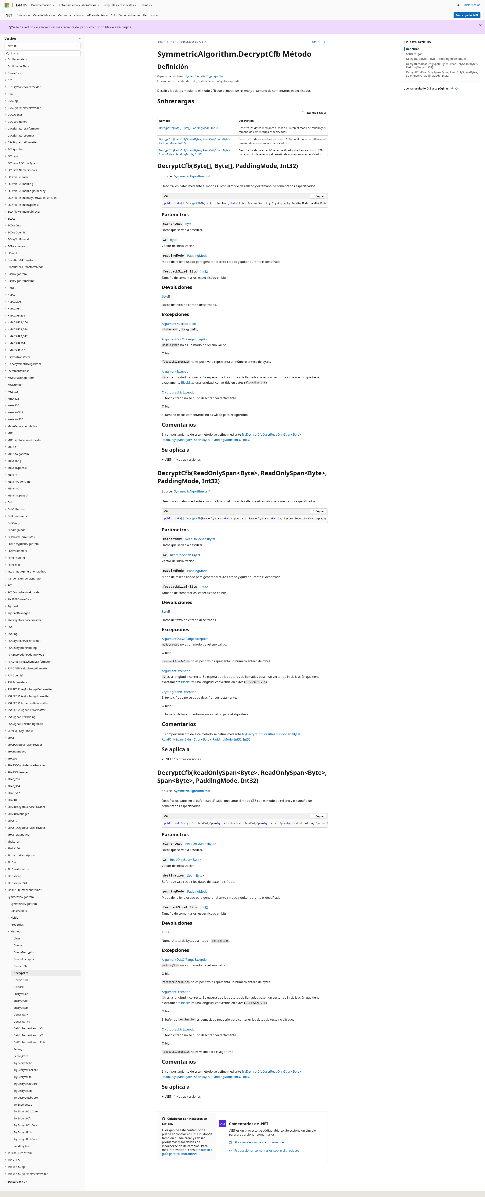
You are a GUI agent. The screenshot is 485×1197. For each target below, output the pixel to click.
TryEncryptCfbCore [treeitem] (25, 1125)
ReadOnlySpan (195, 539)
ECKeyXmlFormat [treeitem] (18, 239)
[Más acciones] (324, 42)
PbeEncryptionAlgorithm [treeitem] (23, 544)
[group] (245, 203)
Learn (161, 41)
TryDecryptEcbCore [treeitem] (26, 1097)
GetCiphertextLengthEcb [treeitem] (29, 1042)
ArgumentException (176, 371)
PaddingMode (197, 256)
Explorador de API (191, 41)
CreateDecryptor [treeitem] (24, 952)
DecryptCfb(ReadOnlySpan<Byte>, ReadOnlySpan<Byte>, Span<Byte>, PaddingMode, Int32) (442, 73)
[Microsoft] (7, 5)
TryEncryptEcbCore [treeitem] (26, 1139)
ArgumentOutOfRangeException (185, 339)
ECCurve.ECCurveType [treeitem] (22, 163)
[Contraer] (80, 38)
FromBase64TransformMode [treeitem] (25, 267)
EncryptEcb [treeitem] (21, 1007)
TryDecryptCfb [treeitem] (23, 1077)
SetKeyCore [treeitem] (21, 1056)
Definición (412, 49)
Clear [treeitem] (17, 938)
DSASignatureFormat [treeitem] (21, 135)
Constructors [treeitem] (19, 911)
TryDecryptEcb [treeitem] (23, 1091)
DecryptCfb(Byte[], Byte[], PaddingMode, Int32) (188, 128)
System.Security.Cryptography (204, 76)
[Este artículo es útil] (452, 88)
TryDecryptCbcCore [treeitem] (26, 1070)
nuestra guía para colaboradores (187, 1152)
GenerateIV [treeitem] (21, 1014)
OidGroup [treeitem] (14, 523)
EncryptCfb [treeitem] (21, 1000)
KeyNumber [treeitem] (15, 384)
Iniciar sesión (471, 5)
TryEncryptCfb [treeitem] (22, 1118)
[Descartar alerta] (480, 25)
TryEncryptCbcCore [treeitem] (26, 1111)
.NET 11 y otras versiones (183, 459)
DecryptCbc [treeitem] (21, 966)
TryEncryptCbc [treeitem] (23, 1104)
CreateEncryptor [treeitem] (24, 959)
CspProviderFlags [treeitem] (19, 66)
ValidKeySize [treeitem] (22, 1146)
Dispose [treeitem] (19, 987)
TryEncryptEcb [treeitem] (23, 1132)
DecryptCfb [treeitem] (21, 973)
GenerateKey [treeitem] (22, 1021)
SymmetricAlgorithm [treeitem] (24, 904)
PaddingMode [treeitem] (16, 530)
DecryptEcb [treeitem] (21, 980)
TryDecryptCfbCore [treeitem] (26, 1083)
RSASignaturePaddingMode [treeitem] (25, 724)
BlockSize (188, 382)
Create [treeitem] (18, 945)
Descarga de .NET (467, 15)
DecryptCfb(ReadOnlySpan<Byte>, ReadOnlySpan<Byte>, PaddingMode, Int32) (442, 65)
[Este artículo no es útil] (456, 88)
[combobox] (43, 46)
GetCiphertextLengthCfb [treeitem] (29, 1035)
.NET (173, 41)
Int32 (204, 271)
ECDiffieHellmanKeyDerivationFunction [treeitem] (32, 198)
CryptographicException (179, 392)
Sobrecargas (414, 54)
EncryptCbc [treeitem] (21, 994)
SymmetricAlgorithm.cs (191, 176)
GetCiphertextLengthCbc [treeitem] (29, 1028)
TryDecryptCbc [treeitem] (23, 1063)
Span (190, 875)
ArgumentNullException (179, 324)
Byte (188, 224)
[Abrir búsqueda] (458, 5)
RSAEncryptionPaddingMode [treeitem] (26, 654)
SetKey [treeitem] (18, 1049)
